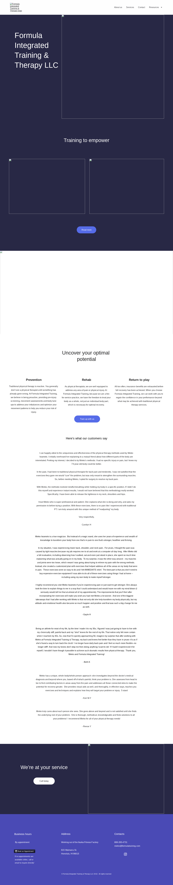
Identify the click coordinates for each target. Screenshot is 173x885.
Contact (141, 7)
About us (118, 7)
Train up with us (87, 419)
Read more (87, 230)
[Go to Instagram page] (125, 854)
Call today (44, 781)
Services (130, 7)
